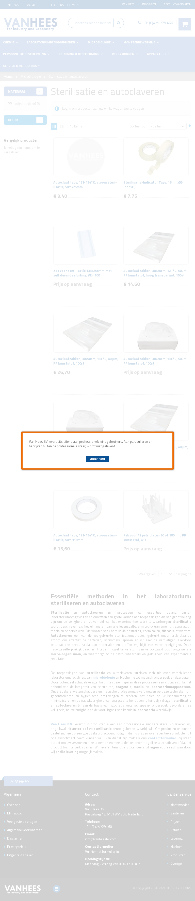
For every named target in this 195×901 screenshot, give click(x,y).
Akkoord (97, 459)
